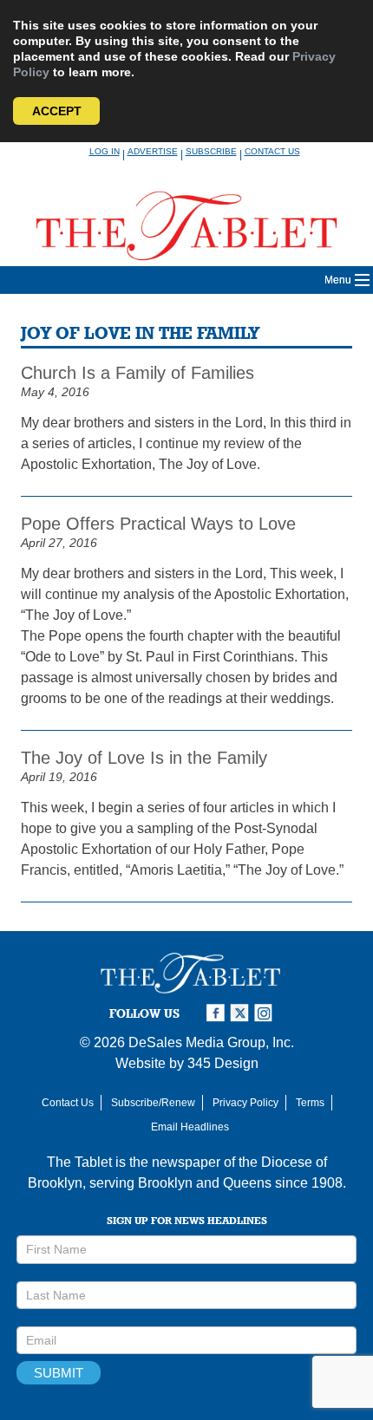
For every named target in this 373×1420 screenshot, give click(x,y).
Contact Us (272, 151)
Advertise (153, 151)
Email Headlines (190, 1127)
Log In (104, 151)
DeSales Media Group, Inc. (211, 1042)
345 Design (222, 1063)
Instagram (266, 1013)
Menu (337, 280)
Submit (58, 1372)
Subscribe (211, 151)
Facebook (218, 1013)
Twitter (242, 1013)
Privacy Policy (245, 1103)
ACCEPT (57, 111)
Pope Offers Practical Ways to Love (158, 523)
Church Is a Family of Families (137, 372)
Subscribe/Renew (153, 1103)
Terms (310, 1103)
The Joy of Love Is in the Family (144, 757)
